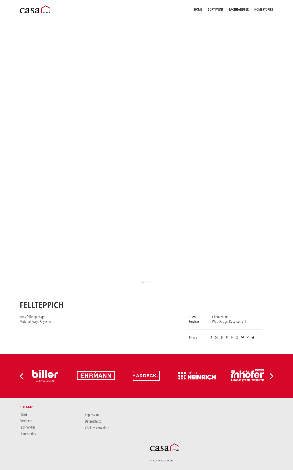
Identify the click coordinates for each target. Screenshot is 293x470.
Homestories (263, 9)
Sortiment (215, 9)
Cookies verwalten (97, 428)
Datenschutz (93, 421)
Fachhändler (239, 9)
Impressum (92, 415)
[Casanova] (35, 9)
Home (198, 9)
